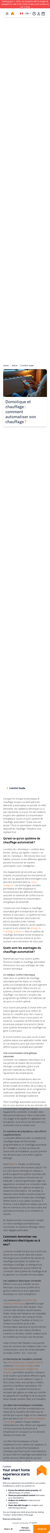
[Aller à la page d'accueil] (12, 13)
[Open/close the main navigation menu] (7, 13)
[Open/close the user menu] (38, 13)
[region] (25, 4)
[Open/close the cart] (43, 13)
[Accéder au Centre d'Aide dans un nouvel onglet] (34, 13)
